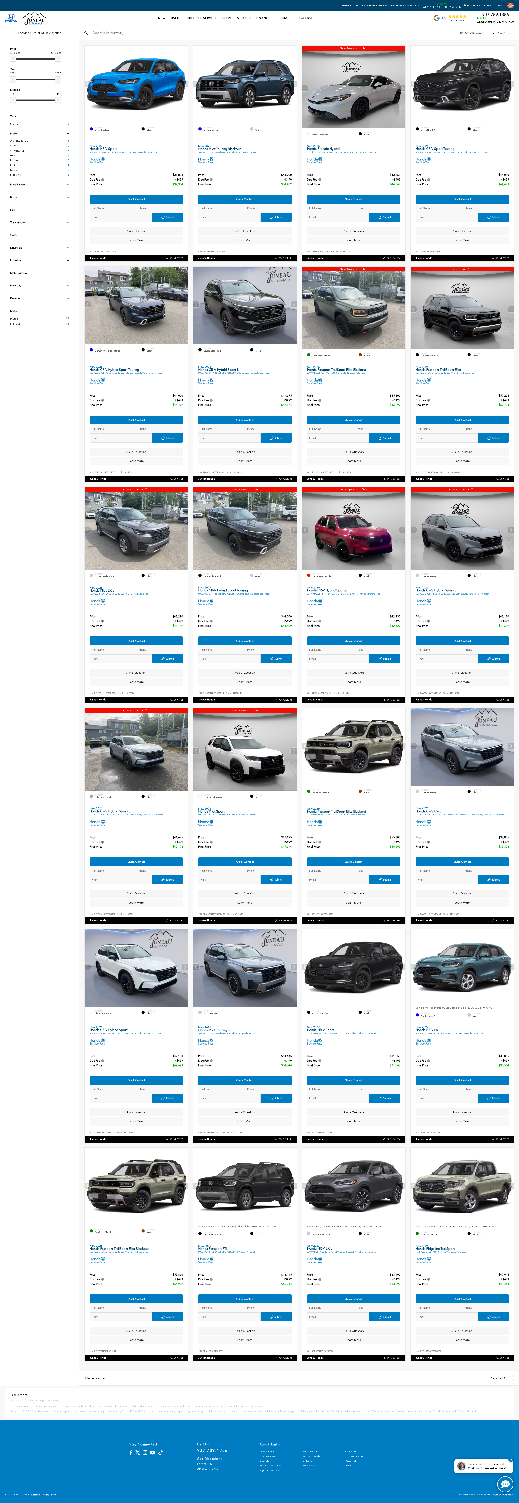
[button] (185, 83)
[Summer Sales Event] (510, 5)
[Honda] (11, 18)
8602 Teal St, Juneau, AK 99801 (485, 5)
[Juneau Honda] (34, 18)
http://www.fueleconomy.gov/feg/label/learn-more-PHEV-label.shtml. (433, 1411)
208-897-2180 (380, 5)
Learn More (136, 240)
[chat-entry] (505, 1484)
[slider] (13, 59)
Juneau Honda (98, 258)
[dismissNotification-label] (510, 1459)
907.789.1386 (353, 5)
